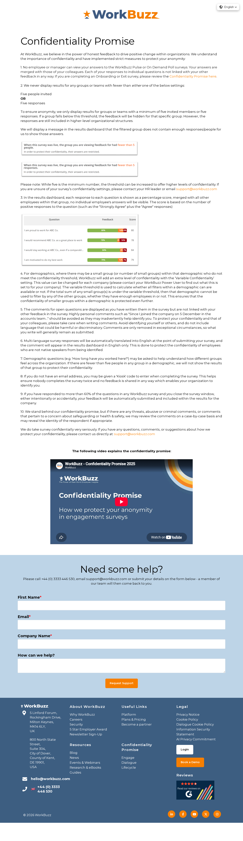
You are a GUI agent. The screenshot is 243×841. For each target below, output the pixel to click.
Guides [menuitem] (75, 772)
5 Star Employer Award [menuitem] (88, 729)
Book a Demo (190, 762)
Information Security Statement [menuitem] (193, 731)
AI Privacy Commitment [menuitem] (196, 739)
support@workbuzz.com (196, 189)
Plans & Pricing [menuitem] (134, 719)
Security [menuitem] (76, 724)
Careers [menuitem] (76, 719)
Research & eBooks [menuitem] (85, 767)
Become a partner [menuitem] (137, 724)
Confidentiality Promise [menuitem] (137, 747)
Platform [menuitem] (129, 714)
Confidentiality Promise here (193, 76)
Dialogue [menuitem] (129, 762)
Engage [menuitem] (128, 758)
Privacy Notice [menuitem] (188, 714)
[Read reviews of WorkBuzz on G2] (195, 791)
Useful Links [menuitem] (134, 706)
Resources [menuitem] (80, 745)
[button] (228, 7)
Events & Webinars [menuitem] (85, 762)
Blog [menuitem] (73, 753)
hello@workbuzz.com (50, 779)
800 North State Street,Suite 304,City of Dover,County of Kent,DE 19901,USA (43, 753)
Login (185, 749)
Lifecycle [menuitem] (129, 767)
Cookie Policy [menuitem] (187, 719)
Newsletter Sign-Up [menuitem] (86, 734)
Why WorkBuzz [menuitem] (82, 714)
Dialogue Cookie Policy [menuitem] (195, 724)
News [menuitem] (74, 758)
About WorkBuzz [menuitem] (87, 706)
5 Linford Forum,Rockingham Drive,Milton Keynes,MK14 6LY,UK (45, 722)
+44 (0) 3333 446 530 (48, 789)
